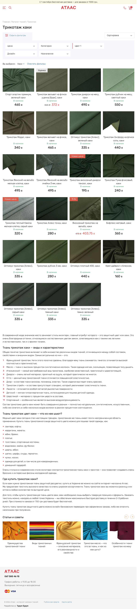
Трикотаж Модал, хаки (18, 137)
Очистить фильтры (36, 64)
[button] (126, 517)
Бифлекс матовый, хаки (118, 223)
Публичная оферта (51, 602)
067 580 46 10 (12, 576)
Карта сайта (67, 602)
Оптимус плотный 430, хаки (85, 265)
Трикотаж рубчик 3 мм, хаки (52, 265)
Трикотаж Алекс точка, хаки (52, 223)
